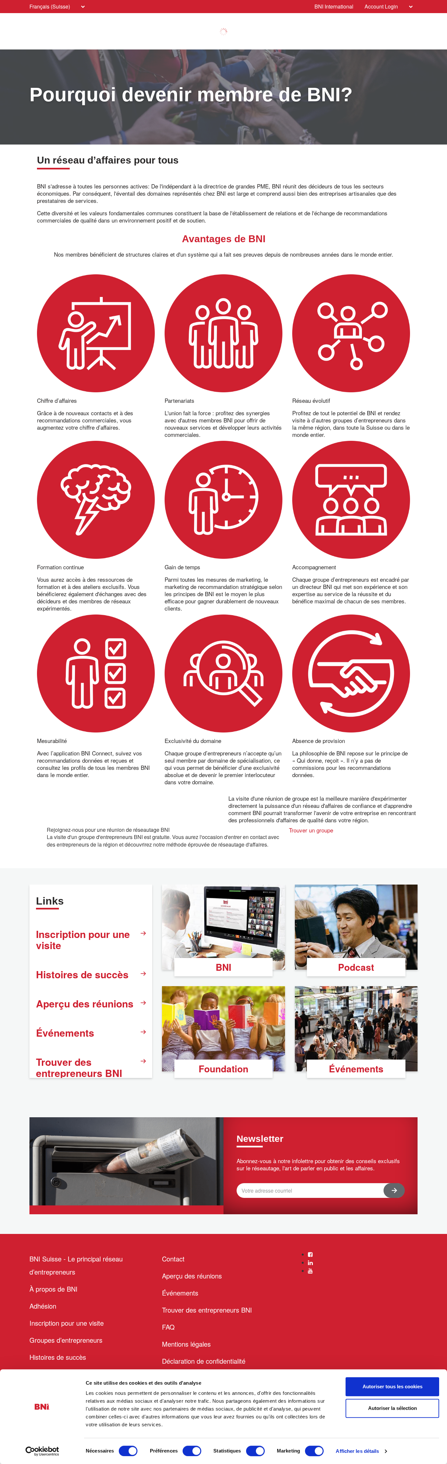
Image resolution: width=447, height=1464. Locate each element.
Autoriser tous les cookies (392, 1386)
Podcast (356, 967)
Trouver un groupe (311, 830)
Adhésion (42, 1306)
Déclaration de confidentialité (203, 1361)
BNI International (333, 6)
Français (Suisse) (49, 6)
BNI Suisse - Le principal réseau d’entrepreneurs (76, 1265)
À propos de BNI (53, 1289)
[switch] (192, 1451)
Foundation (223, 1068)
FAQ (168, 1327)
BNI (223, 967)
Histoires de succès (82, 974)
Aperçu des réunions (85, 1003)
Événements (65, 1032)
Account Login (381, 6)
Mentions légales (186, 1344)
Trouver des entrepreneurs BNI (79, 1067)
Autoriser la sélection (392, 1408)
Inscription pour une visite (83, 939)
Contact (173, 1258)
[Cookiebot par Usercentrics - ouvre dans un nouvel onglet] (42, 1451)
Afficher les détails (357, 1451)
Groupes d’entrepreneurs (65, 1340)
